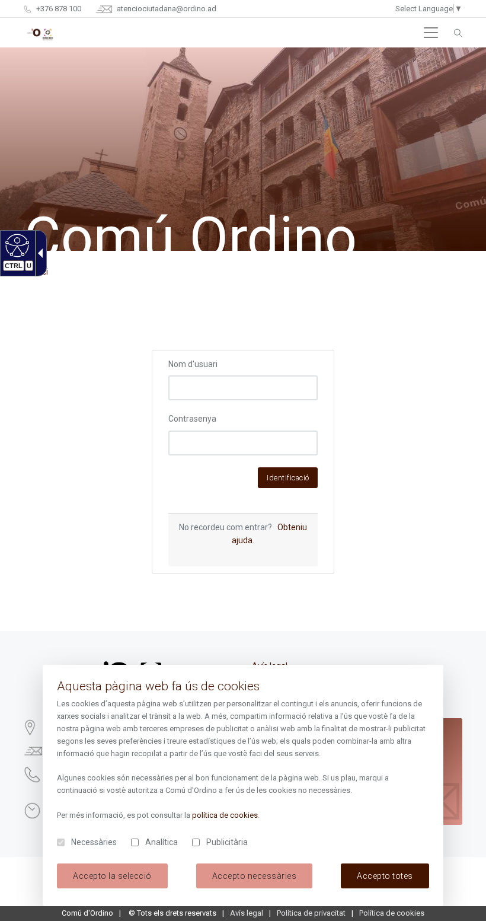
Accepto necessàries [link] (254, 876)
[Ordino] (40, 32)
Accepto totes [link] (385, 876)
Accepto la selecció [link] (112, 876)
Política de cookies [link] (391, 913)
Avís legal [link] (246, 913)
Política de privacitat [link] (311, 913)
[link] (458, 32)
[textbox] (243, 387)
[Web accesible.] (16, 245)
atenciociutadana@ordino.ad (165, 8)
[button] (431, 32)
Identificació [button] (288, 477)
